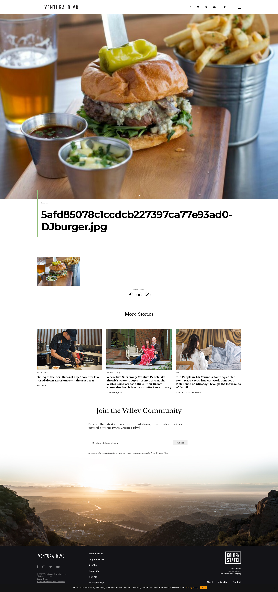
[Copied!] (148, 294)
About (210, 582)
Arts (178, 372)
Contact (237, 582)
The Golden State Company (230, 573)
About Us (94, 571)
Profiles (93, 565)
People (118, 372)
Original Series (96, 559)
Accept (203, 587)
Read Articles (96, 553)
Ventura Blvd (236, 568)
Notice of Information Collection (51, 582)
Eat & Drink (42, 372)
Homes (110, 372)
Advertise (223, 582)
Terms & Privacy (44, 579)
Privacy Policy (96, 582)
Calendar (93, 577)
